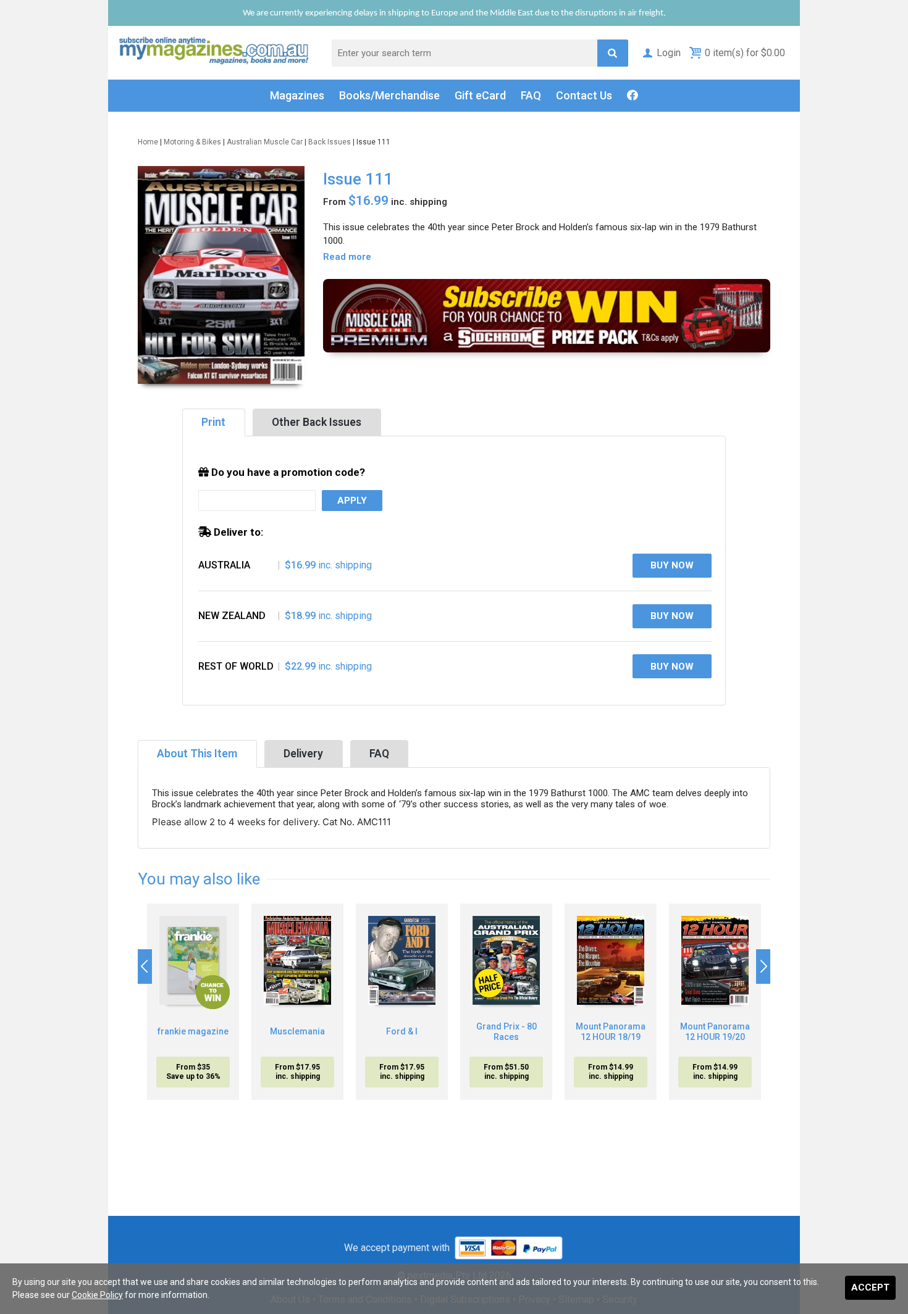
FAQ (531, 95)
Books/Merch (389, 95)
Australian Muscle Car (265, 142)
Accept (870, 1287)
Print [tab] (213, 422)
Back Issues (329, 142)
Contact (584, 95)
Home (148, 142)
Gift (480, 95)
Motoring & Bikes (192, 142)
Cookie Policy (97, 1295)
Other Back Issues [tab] (316, 422)
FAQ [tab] (379, 753)
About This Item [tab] (197, 753)
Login (669, 53)
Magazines (297, 95)
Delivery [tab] (303, 753)
